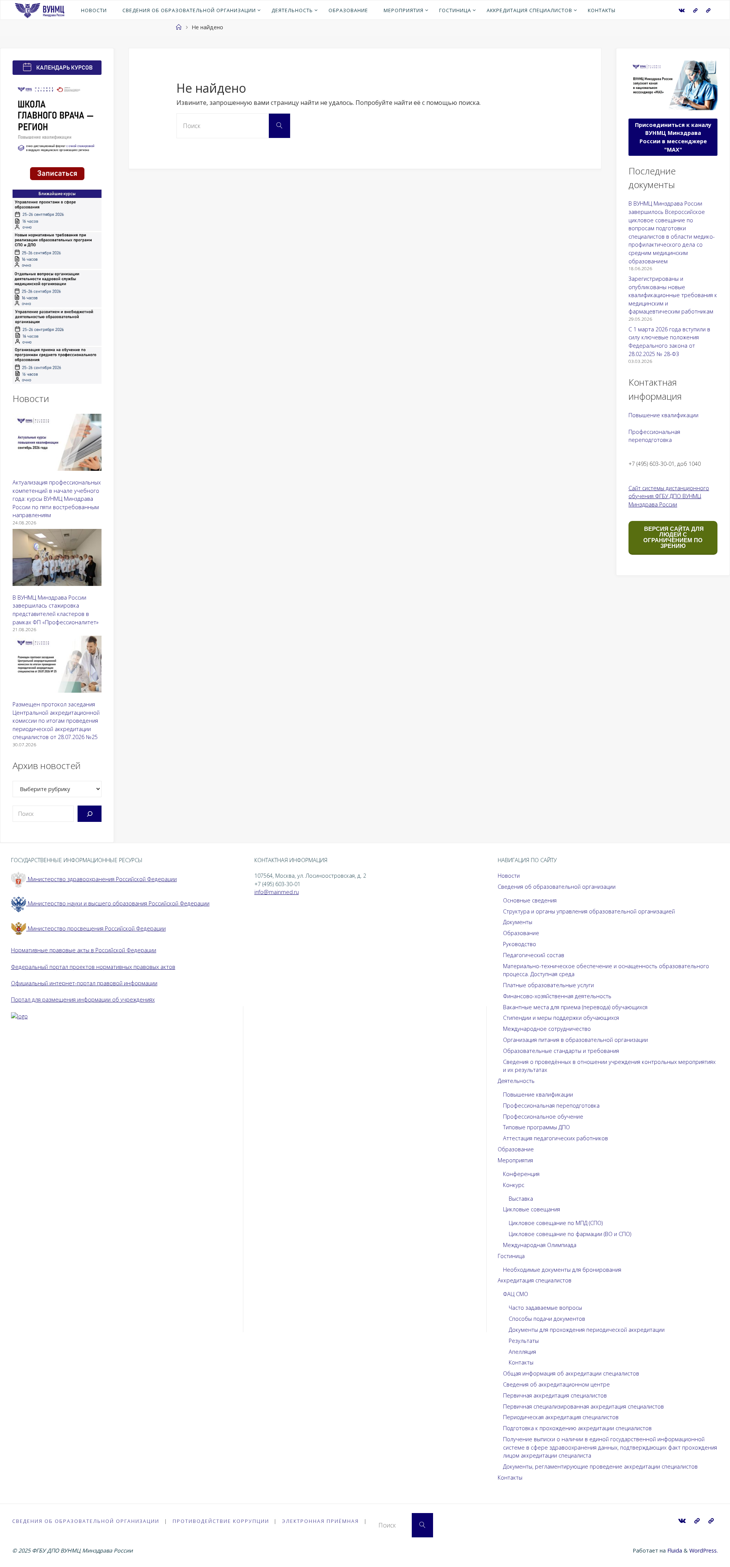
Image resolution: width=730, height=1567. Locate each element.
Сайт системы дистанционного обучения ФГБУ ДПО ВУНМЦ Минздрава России (668, 496)
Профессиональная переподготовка (551, 1105)
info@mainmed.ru (276, 892)
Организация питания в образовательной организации (575, 1039)
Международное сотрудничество (547, 1028)
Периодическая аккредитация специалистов (561, 1417)
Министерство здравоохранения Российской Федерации (101, 879)
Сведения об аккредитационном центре (556, 1384)
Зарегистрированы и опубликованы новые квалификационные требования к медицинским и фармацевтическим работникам (672, 295)
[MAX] (695, 10)
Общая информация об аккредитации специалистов (571, 1373)
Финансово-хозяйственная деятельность (557, 996)
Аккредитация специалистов (534, 1280)
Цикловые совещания (531, 1209)
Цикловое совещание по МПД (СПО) (556, 1223)
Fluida (674, 1550)
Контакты (521, 1362)
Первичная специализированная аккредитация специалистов (583, 1406)
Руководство (519, 944)
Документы (517, 922)
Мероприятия (515, 1160)
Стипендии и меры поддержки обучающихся (561, 1017)
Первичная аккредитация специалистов (555, 1395)
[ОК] (708, 10)
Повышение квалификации (663, 415)
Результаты (524, 1340)
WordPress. (703, 1550)
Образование (521, 933)
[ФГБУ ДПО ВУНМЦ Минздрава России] (39, 10)
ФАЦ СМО (515, 1294)
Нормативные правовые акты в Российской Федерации (83, 950)
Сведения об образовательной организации (557, 886)
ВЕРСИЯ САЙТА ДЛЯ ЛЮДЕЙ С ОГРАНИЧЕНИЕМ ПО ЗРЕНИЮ (673, 537)
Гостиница (511, 1256)
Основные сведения (530, 900)
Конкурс (513, 1185)
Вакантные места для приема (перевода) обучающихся (575, 1007)
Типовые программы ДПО (536, 1127)
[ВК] (681, 10)
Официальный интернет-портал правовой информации (84, 983)
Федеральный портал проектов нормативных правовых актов (93, 966)
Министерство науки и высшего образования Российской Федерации (117, 903)
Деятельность (516, 1080)
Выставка (521, 1198)
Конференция (521, 1174)
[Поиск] (90, 814)
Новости (509, 875)
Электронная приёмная (320, 1521)
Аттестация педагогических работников (555, 1138)
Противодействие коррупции (221, 1521)
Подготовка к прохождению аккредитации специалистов (577, 1428)
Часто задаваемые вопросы (545, 1307)
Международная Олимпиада (539, 1245)
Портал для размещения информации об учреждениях (83, 999)
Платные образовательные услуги (548, 985)
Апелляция (522, 1351)
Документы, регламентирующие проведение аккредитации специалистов (600, 1466)
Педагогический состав (533, 955)
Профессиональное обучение (543, 1116)
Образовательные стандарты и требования (561, 1050)
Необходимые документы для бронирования (562, 1269)
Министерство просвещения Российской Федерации (96, 928)
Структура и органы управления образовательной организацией (589, 911)
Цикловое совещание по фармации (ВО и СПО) (570, 1234)
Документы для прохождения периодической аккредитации (587, 1329)
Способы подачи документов (547, 1318)
